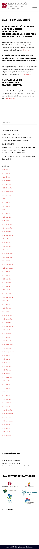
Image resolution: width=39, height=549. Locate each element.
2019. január (6, 337)
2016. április (6, 428)
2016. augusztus (7, 421)
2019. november (7, 319)
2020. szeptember (8, 297)
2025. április (6, 213)
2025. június (6, 206)
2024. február (6, 250)
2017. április (6, 395)
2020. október (6, 293)
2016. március (6, 432)
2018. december (7, 341)
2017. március (6, 399)
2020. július (6, 301)
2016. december (7, 410)
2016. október (6, 417)
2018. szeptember (8, 352)
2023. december (7, 253)
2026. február (6, 184)
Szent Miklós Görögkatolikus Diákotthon (19, 547)
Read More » (27, 50)
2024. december (7, 224)
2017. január (6, 406)
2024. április (6, 242)
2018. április (6, 363)
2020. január (6, 312)
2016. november (7, 413)
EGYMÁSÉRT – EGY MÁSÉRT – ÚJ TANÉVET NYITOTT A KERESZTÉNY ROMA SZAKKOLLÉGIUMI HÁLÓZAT (19, 58)
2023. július (6, 271)
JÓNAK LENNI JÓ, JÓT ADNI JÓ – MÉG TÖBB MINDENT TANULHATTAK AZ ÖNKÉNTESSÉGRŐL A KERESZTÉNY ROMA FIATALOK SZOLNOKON (19, 31)
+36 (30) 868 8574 (13, 463)
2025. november (7, 191)
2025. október (6, 195)
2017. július (6, 384)
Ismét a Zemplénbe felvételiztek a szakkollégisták (12, 82)
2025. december (7, 188)
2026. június (6, 170)
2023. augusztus (7, 268)
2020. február (6, 308)
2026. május (6, 173)
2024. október (6, 231)
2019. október (6, 322)
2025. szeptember (8, 199)
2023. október (6, 261)
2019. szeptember (8, 326)
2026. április (6, 177)
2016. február (6, 435)
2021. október (6, 282)
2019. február (6, 333)
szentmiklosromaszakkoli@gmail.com (19, 466)
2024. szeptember (8, 235)
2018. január (6, 373)
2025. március (6, 217)
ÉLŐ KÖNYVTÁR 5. (9, 144)
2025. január (6, 221)
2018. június (6, 355)
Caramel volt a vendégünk (10, 134)
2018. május (6, 359)
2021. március (6, 290)
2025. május (6, 210)
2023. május (6, 275)
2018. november (7, 344)
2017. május (6, 392)
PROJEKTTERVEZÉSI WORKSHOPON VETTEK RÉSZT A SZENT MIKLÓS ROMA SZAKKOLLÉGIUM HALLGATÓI (18, 150)
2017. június (6, 388)
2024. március (6, 246)
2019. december (7, 315)
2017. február (6, 403)
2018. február (6, 370)
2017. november (7, 377)
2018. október (6, 348)
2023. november (7, 257)
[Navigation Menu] (34, 5)
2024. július (6, 239)
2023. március (6, 279)
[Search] (34, 122)
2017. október (6, 381)
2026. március (6, 180)
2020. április (6, 304)
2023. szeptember (8, 264)
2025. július (6, 202)
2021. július (6, 286)
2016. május (6, 424)
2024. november (7, 228)
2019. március (6, 330)
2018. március (6, 366)
